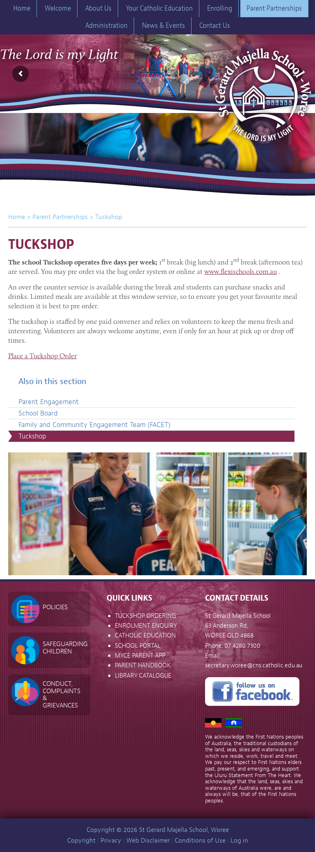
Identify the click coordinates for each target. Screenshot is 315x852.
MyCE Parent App (140, 656)
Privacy (110, 840)
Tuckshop (32, 436)
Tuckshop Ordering (145, 616)
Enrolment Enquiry (146, 626)
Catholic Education (145, 636)
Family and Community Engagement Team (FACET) (94, 424)
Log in (239, 840)
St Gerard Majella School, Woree (262, 90)
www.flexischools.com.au (240, 271)
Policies (55, 607)
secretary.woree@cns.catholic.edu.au (253, 665)
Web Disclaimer (148, 840)
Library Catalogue (143, 676)
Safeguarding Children (65, 647)
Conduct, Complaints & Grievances (61, 695)
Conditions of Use (200, 840)
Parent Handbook (143, 665)
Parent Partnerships (60, 217)
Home (16, 217)
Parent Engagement (48, 402)
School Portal (137, 646)
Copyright (81, 840)
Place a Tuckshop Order (42, 356)
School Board (38, 413)
